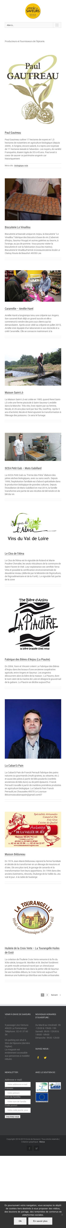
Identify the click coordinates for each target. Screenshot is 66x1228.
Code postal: (11, 1105)
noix (26, 166)
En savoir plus (40, 1221)
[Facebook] (38, 1057)
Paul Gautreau (13, 132)
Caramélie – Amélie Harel (19, 308)
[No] (62, 1214)
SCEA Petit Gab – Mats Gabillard (23, 468)
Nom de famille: (13, 1097)
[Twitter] (45, 1057)
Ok (20, 1221)
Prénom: (9, 1088)
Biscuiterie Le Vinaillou (17, 227)
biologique (19, 166)
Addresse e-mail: (13, 1079)
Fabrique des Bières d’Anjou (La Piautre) (27, 659)
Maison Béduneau (15, 854)
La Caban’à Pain (14, 765)
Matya (42, 1142)
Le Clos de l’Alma (14, 553)
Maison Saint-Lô (14, 392)
